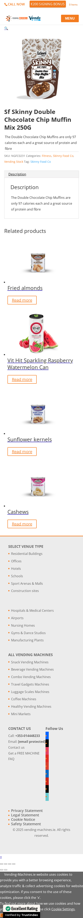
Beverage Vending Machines (32, 669)
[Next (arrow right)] (5, 869)
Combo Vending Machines (31, 677)
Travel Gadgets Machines (30, 684)
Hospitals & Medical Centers (32, 610)
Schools (17, 576)
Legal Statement (25, 815)
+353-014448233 (27, 736)
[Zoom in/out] (1, 864)
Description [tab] (17, 174)
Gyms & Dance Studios (28, 633)
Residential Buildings (27, 553)
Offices (16, 561)
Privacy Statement (27, 810)
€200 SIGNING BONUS (48, 4)
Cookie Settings (63, 909)
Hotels (16, 568)
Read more (22, 300)
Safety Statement (26, 823)
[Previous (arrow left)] (1, 869)
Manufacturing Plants (27, 640)
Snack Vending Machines (30, 662)
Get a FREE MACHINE (23, 753)
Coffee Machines (23, 699)
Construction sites (25, 591)
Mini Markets (21, 714)
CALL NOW (16, 4)
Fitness (46, 156)
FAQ (11, 759)
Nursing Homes (23, 625)
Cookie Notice (23, 819)
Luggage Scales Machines (30, 692)
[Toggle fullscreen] (5, 864)
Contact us (16, 747)
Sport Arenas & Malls (27, 583)
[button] (6, 28)
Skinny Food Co (63, 156)
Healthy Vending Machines (31, 706)
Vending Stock (13, 162)
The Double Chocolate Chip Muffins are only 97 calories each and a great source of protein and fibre (41, 143)
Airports (17, 618)
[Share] (9, 864)
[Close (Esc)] (13, 864)
